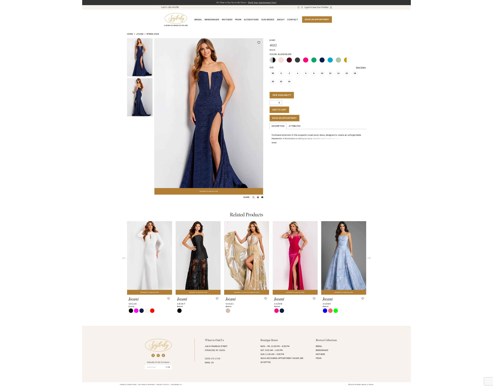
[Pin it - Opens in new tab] (258, 197)
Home (130, 34)
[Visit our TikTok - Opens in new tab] (163, 355)
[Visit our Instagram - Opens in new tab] (158, 355)
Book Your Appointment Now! (262, 2)
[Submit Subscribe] (169, 367)
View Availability (281, 95)
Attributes (294, 126)
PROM (318, 358)
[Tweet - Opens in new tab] (253, 197)
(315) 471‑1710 (212, 358)
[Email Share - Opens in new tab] (262, 197)
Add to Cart (279, 109)
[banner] (176, 19)
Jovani (139, 34)
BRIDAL (319, 346)
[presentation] (149, 258)
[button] (316, 7)
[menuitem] (170, 7)
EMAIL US (209, 362)
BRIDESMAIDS (322, 350)
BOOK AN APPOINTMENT (317, 19)
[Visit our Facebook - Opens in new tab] (153, 355)
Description (278, 126)
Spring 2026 (152, 34)
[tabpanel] (140, 58)
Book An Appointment (284, 118)
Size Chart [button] (361, 67)
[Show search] (298, 7)
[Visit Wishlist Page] (302, 7)
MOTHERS (320, 354)
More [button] (274, 143)
